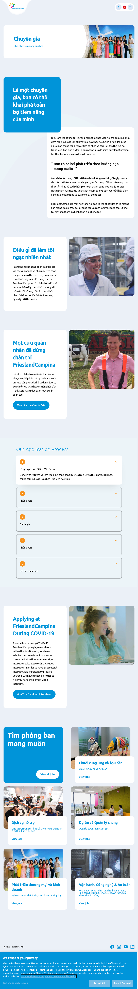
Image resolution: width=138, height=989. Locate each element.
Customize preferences (15, 983)
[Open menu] (130, 7)
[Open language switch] (124, 7)
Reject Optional (122, 983)
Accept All (99, 983)
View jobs (84, 777)
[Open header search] (119, 7)
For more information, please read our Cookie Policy (48, 976)
